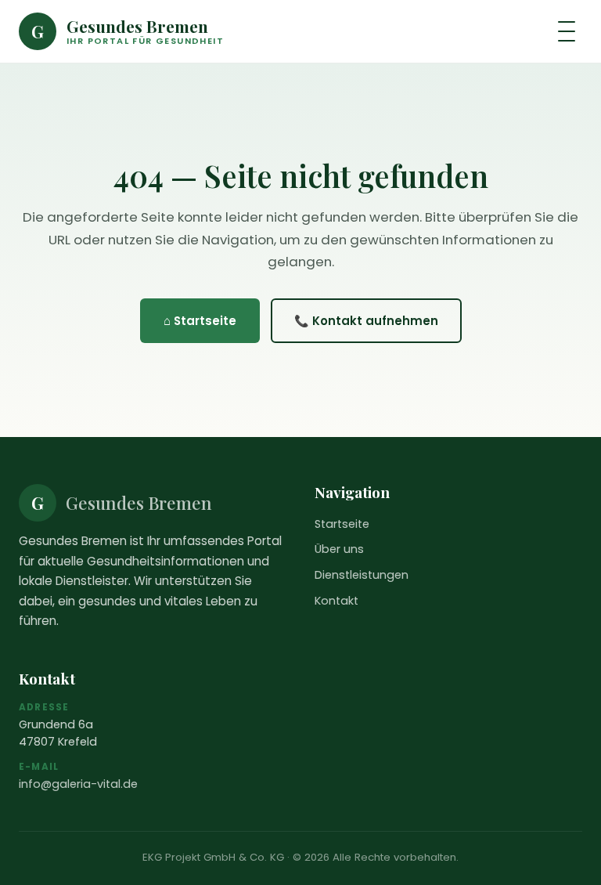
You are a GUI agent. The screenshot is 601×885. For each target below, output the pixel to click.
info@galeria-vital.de (78, 784)
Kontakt (336, 601)
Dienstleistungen (361, 575)
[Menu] (566, 31)
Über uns (339, 549)
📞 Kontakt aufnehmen (366, 320)
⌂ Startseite (200, 320)
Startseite (342, 524)
